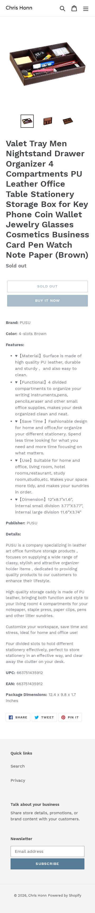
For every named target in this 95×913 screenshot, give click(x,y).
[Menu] (86, 8)
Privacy (18, 780)
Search (18, 766)
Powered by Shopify (64, 895)
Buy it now (47, 300)
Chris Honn (37, 895)
